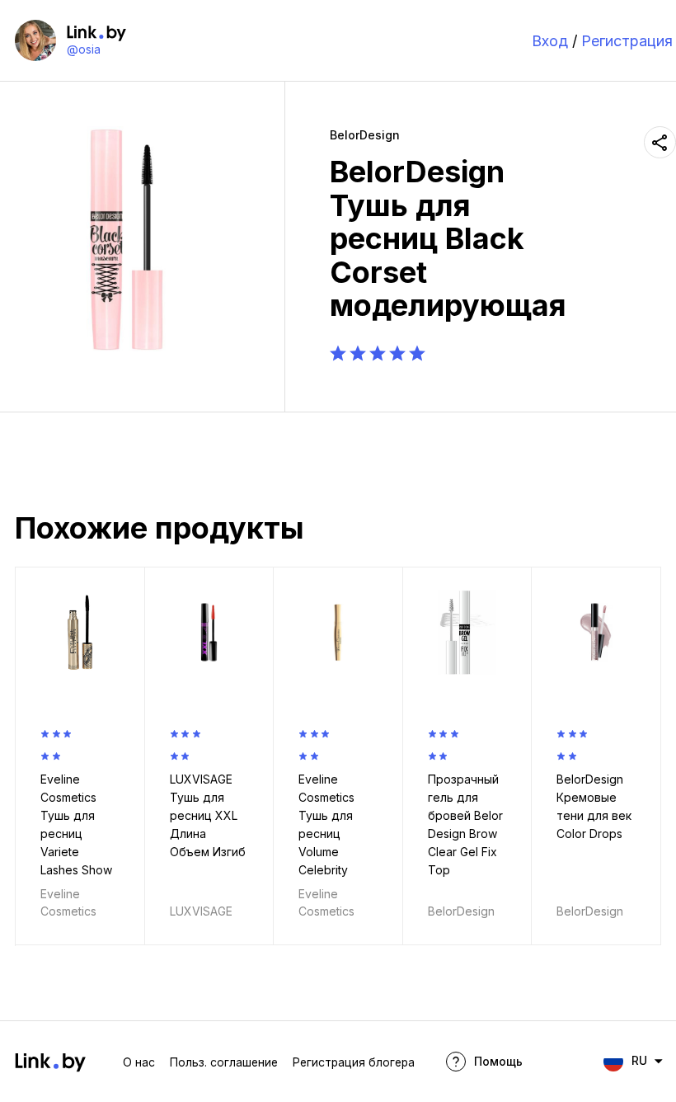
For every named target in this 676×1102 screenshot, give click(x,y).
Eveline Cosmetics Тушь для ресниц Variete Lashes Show (76, 824)
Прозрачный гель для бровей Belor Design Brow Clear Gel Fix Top (465, 824)
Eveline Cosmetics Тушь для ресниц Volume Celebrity (326, 824)
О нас (139, 1062)
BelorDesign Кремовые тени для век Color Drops (593, 806)
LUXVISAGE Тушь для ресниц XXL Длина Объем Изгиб (208, 815)
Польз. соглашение (224, 1062)
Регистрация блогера (354, 1062)
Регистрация (627, 40)
